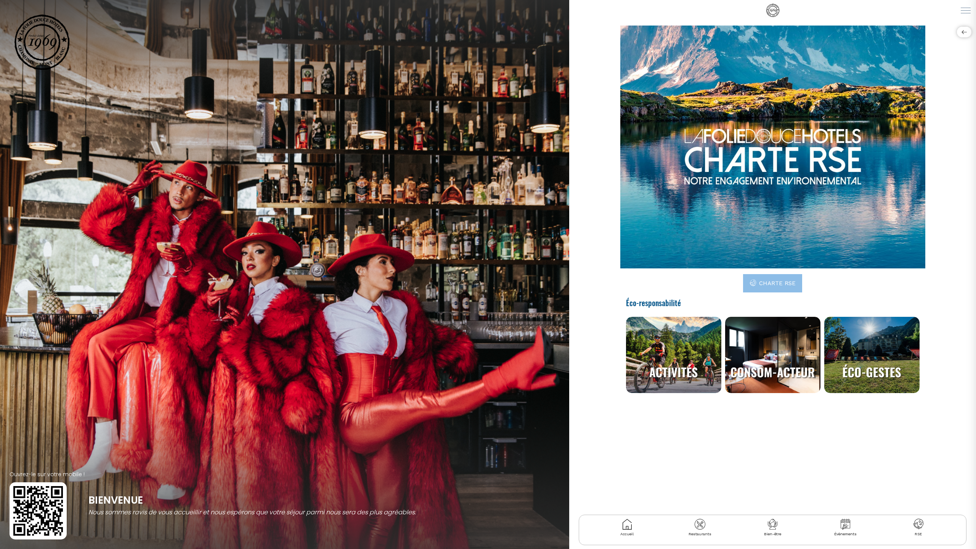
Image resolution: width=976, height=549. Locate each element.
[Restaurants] (700, 524)
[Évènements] (845, 524)
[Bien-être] (772, 524)
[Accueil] (627, 524)
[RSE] (918, 524)
